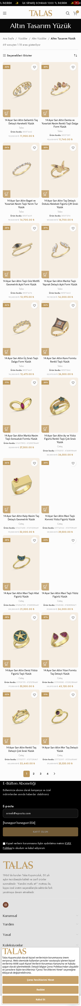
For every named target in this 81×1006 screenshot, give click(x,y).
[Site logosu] (40, 13)
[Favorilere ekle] (34, 67)
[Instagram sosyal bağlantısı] (5, 905)
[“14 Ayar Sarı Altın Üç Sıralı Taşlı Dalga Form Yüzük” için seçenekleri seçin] (6, 352)
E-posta (8, 806)
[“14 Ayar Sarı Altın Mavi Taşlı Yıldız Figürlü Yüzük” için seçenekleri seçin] (45, 586)
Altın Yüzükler (39, 38)
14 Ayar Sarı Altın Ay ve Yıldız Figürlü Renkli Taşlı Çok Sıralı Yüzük (60, 439)
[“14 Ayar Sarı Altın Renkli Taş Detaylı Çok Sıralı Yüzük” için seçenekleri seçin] (6, 741)
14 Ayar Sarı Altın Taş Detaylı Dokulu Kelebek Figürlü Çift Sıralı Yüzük (60, 204)
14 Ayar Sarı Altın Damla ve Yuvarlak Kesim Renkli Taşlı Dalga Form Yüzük (60, 123)
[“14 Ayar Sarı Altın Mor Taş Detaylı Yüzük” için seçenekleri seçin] (45, 741)
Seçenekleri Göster (19, 55)
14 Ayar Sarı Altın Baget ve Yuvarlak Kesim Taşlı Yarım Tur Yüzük (21, 204)
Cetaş (60, 446)
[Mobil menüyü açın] (4, 13)
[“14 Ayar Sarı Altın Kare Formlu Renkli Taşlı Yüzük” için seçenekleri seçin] (45, 352)
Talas (21, 127)
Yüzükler (23, 38)
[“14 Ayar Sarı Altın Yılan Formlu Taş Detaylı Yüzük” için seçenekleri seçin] (45, 664)
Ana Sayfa (8, 38)
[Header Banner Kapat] (76, 3)
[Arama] (68, 13)
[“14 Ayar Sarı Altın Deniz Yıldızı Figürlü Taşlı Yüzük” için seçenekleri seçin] (6, 664)
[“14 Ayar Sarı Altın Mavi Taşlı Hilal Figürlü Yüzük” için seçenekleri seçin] (6, 586)
